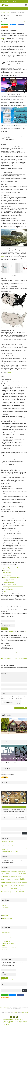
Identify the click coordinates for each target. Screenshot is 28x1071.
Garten (7, 874)
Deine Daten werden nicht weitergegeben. (9, 979)
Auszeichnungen (5, 934)
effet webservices (14, 1012)
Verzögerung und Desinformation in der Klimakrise (13, 586)
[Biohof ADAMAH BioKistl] (14, 733)
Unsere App (4, 905)
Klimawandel (9, 652)
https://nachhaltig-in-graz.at (4, 1007)
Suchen (24, 833)
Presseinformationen (6, 952)
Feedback (3, 945)
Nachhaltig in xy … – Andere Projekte (9, 947)
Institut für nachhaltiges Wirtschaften (9, 917)
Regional (3, 886)
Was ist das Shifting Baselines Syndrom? (11, 587)
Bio (15, 871)
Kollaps (13, 652)
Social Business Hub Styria (7, 918)
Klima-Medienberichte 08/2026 (7, 841)
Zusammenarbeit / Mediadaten (8, 943)
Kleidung (21, 874)
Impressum (4, 954)
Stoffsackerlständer (5, 907)
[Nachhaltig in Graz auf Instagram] (14, 1016)
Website (2, 691)
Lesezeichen (19, 652)
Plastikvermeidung (15, 882)
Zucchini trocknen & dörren (7, 843)
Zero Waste (16, 892)
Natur (7, 882)
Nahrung (3, 882)
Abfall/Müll (3, 871)
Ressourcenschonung (17, 886)
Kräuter (16, 876)
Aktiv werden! (6, 1024)
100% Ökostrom (25, 1012)
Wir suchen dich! (5, 949)
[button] (4, 24)
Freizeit (4, 873)
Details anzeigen (20, 817)
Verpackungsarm (20, 889)
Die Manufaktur (5, 915)
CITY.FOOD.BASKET (5, 922)
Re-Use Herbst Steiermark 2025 (8, 762)
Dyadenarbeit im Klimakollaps (21, 658)
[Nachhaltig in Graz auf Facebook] (11, 1016)
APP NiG (12, 1)
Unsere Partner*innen (6, 914)
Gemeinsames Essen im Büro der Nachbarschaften (13, 809)
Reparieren (8, 886)
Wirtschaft (12, 892)
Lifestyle (13, 879)
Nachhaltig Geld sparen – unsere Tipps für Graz (13, 1022)
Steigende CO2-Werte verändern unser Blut (10, 851)
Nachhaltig (16, 879)
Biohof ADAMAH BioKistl (6, 736)
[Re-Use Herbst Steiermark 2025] (14, 760)
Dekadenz (9, 372)
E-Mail (2, 687)
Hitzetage (2, 256)
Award (10, 871)
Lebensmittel (19, 876)
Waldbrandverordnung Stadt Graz (8, 845)
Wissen (4, 12)
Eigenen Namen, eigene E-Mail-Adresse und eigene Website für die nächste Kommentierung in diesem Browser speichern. (14, 697)
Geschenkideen (11, 873)
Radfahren (22, 882)
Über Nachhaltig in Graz (6, 932)
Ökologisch (21, 892)
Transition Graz (5, 920)
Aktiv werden (4, 652)
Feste (2, 874)
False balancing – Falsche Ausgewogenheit (11, 577)
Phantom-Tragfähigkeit (6, 658)
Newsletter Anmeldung (6, 939)
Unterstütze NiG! (18, 1019)
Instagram (8, 1)
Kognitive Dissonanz (7, 575)
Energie (23, 871)
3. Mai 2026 (7, 21)
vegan (6, 889)
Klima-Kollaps (16, 21)
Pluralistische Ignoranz (7, 580)
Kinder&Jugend (16, 874)
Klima (8, 12)
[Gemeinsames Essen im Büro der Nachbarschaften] (14, 797)
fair (24, 871)
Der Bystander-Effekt (7, 572)
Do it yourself (19, 871)
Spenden (3, 1)
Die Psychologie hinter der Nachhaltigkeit (11, 567)
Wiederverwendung (6, 892)
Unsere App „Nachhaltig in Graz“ (8, 937)
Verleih (3, 909)
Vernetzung (14, 889)
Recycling (25, 882)
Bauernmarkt (13, 871)
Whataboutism (6, 570)
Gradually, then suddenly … (8, 589)
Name (2, 682)
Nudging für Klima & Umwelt (8, 579)
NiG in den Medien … (6, 941)
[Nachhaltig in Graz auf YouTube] (17, 1016)
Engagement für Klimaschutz (8, 582)
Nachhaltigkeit (21, 879)
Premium (19, 882)
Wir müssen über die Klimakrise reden (10, 574)
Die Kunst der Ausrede (12, 584)
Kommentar (3, 671)
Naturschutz (11, 882)
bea (2, 21)
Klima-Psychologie (22, 21)
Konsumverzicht (13, 876)
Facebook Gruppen (5, 912)
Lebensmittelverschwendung (6, 879)
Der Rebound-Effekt (7, 568)
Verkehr (9, 889)
